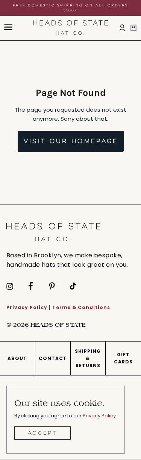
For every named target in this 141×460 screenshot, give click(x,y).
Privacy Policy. (100, 415)
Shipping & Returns (88, 358)
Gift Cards (123, 358)
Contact (53, 358)
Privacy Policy (26, 307)
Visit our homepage (71, 141)
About (17, 358)
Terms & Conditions (81, 307)
